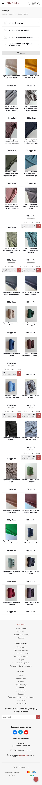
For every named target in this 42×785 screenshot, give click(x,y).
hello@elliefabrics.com (22, 750)
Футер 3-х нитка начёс (19, 30)
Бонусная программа (21, 663)
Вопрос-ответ (21, 678)
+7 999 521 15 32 (23, 746)
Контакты (21, 700)
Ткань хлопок (21, 628)
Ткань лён (21, 631)
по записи (23, 755)
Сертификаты (21, 703)
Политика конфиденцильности (21, 697)
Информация (21, 643)
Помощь (21, 671)
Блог (21, 675)
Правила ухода (21, 684)
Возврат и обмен (21, 656)
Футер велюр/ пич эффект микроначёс (20, 44)
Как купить (21, 647)
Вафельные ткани (21, 635)
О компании (21, 691)
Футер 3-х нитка (16, 23)
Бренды (21, 681)
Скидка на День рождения (21, 666)
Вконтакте (15, 732)
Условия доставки (21, 653)
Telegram (20, 732)
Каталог (21, 624)
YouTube (26, 732)
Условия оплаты (21, 650)
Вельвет (21, 638)
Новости (21, 694)
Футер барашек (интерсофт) (21, 37)
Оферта (21, 659)
